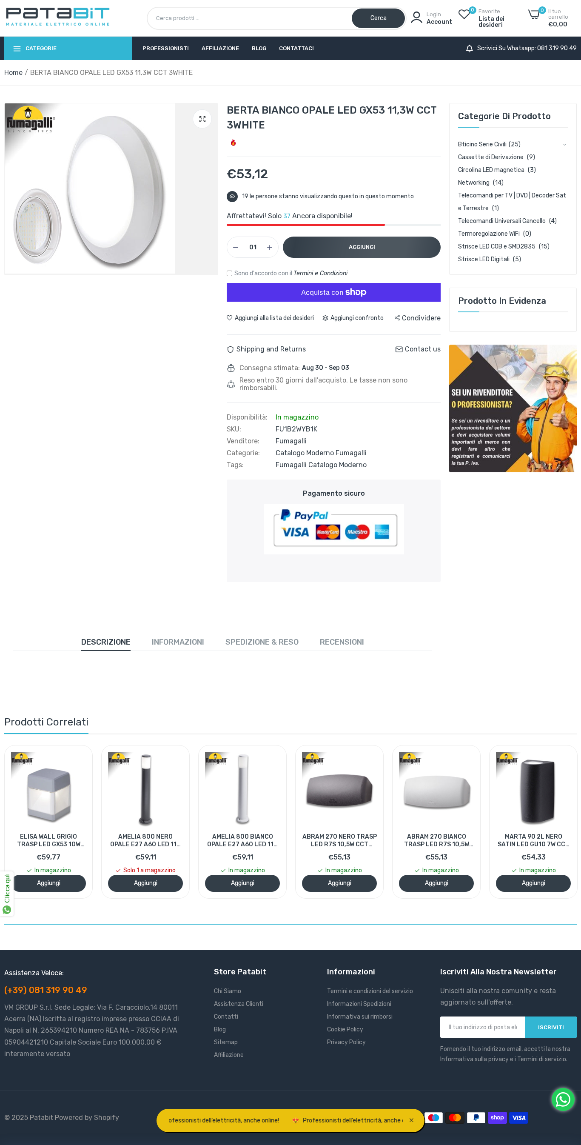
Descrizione (106, 642)
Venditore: (243, 441)
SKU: (234, 429)
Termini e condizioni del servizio (370, 991)
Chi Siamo (227, 991)
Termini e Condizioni (320, 273)
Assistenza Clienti (238, 1004)
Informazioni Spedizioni (359, 1004)
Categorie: (243, 453)
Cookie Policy (345, 1029)
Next (555, 821)
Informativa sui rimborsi (360, 1016)
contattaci (296, 48)
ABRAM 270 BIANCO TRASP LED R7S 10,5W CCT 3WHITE (436, 840)
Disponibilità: (247, 417)
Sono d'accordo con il (290, 273)
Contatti (226, 1016)
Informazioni (178, 642)
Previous (25, 821)
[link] (513, 408)
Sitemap (226, 1042)
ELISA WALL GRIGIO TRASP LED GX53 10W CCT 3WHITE (48, 840)
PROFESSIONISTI (165, 48)
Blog (259, 48)
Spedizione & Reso (262, 642)
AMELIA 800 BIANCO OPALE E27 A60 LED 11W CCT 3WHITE (242, 840)
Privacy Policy (346, 1042)
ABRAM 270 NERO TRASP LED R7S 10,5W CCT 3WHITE (339, 840)
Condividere (421, 318)
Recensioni (342, 642)
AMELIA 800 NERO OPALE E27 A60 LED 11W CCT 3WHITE (145, 840)
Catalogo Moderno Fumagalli (321, 453)
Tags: (235, 465)
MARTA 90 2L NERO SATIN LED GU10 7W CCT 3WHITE (534, 840)
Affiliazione (220, 48)
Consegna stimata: (269, 368)
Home (13, 73)
